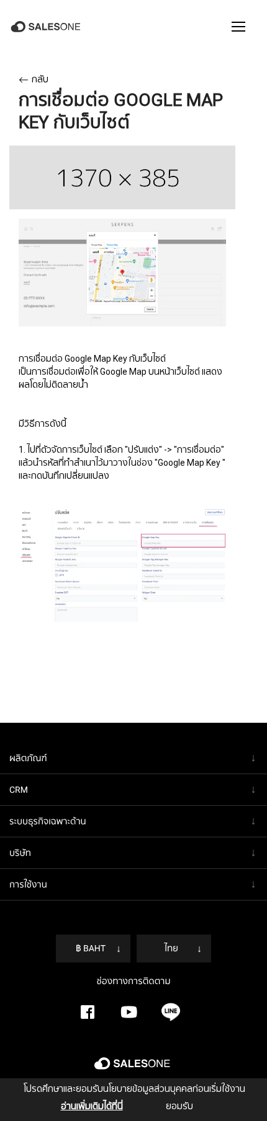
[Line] (170, 1012)
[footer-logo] (133, 1068)
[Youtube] (129, 1012)
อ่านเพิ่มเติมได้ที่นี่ (92, 1106)
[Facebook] (87, 1012)
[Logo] (46, 27)
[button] (238, 26)
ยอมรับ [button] (179, 1106)
